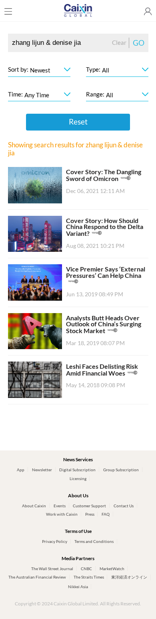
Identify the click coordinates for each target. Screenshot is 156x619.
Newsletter (42, 469)
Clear (119, 42)
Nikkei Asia (78, 586)
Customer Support (89, 505)
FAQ (106, 514)
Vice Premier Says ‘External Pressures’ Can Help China (105, 272)
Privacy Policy (54, 541)
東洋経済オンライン (129, 577)
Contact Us (124, 505)
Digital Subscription (77, 469)
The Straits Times (89, 577)
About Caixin (34, 505)
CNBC (86, 568)
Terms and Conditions (94, 541)
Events (60, 505)
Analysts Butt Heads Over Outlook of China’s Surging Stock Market (103, 324)
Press (89, 514)
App (20, 469)
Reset (78, 121)
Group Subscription (121, 469)
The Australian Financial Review (37, 577)
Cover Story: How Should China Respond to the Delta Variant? (104, 227)
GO (138, 42)
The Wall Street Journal (52, 568)
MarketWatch (112, 568)
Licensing (78, 478)
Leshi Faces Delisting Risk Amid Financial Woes (102, 370)
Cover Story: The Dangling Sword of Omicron (103, 175)
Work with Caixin (62, 514)
